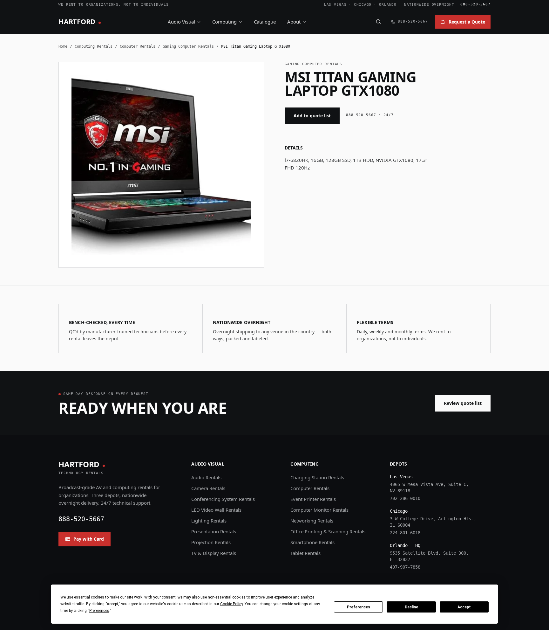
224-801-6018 (405, 532)
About (294, 21)
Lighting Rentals (209, 520)
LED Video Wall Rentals (216, 510)
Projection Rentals (211, 542)
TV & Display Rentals (213, 553)
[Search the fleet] (378, 21)
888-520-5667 (475, 4)
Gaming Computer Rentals (188, 46)
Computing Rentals (93, 46)
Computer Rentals (137, 46)
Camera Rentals (208, 488)
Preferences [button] (99, 610)
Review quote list (463, 403)
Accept (464, 607)
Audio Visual (181, 21)
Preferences (358, 607)
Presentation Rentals (213, 531)
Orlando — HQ (405, 545)
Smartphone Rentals (312, 542)
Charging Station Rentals (317, 477)
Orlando (387, 5)
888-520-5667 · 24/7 (370, 115)
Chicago (362, 5)
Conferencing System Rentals (223, 499)
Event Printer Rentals (313, 499)
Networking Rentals (311, 520)
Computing (224, 21)
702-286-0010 (405, 498)
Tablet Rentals (305, 553)
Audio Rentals (206, 477)
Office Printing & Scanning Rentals (327, 531)
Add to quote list (312, 116)
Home (62, 46)
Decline (411, 607)
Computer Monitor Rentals (319, 510)
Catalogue (265, 21)
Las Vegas (335, 5)
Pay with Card (88, 539)
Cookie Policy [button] (231, 604)
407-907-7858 (405, 567)
